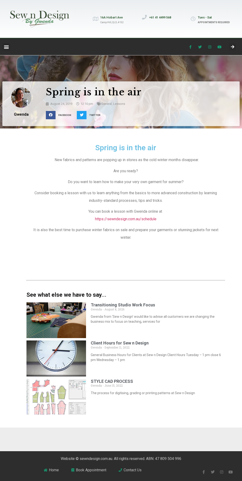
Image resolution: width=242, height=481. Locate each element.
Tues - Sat (205, 17)
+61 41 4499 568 (160, 17)
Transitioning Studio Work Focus (123, 304)
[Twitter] (200, 46)
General (106, 104)
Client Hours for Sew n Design (120, 342)
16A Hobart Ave (111, 17)
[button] (6, 47)
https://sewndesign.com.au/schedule (125, 219)
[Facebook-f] (190, 46)
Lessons (119, 104)
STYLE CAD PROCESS (112, 381)
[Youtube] (219, 46)
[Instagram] (209, 46)
